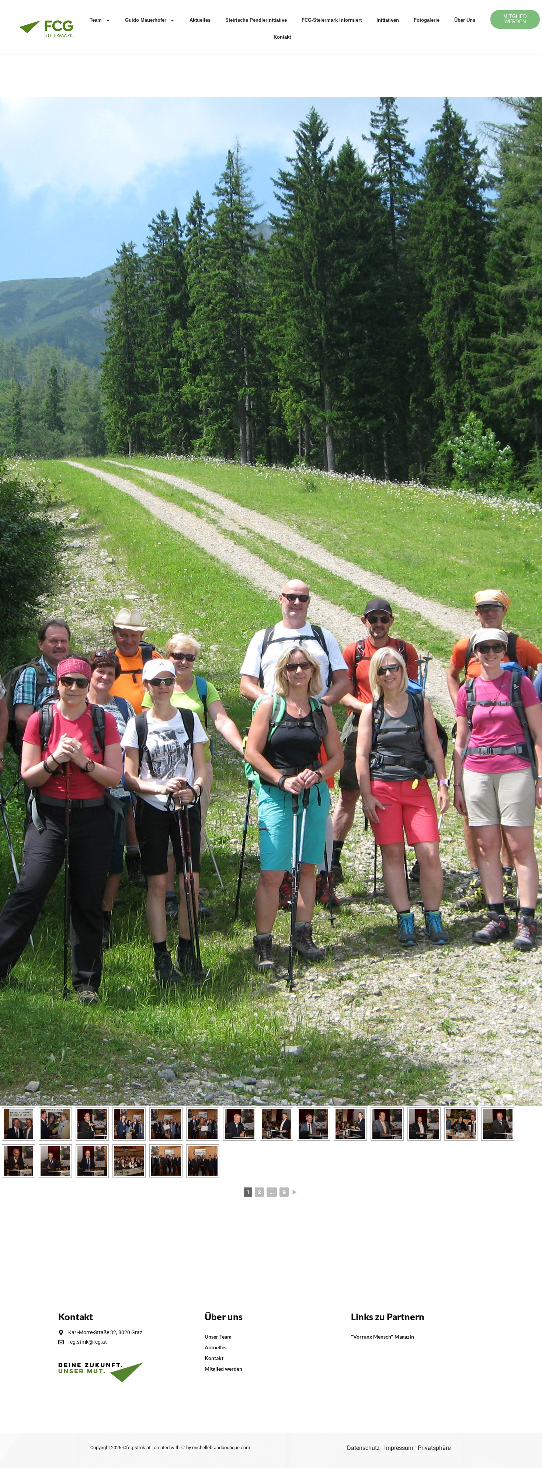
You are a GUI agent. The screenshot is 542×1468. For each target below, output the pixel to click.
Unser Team (218, 1336)
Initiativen (387, 20)
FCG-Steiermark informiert (332, 20)
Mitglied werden (223, 1369)
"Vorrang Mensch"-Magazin (382, 1336)
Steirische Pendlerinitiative (256, 20)
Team (96, 20)
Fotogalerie (426, 20)
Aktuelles (200, 20)
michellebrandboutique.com (221, 1447)
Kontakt (282, 37)
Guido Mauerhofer (145, 20)
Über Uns (464, 20)
